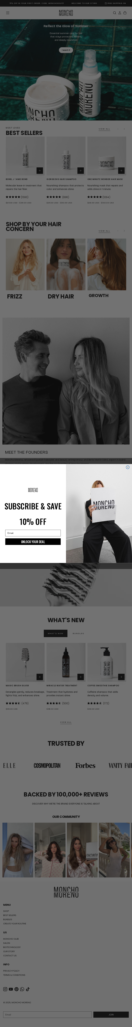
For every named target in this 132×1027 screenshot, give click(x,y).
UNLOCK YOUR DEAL (33, 541)
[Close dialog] (127, 467)
